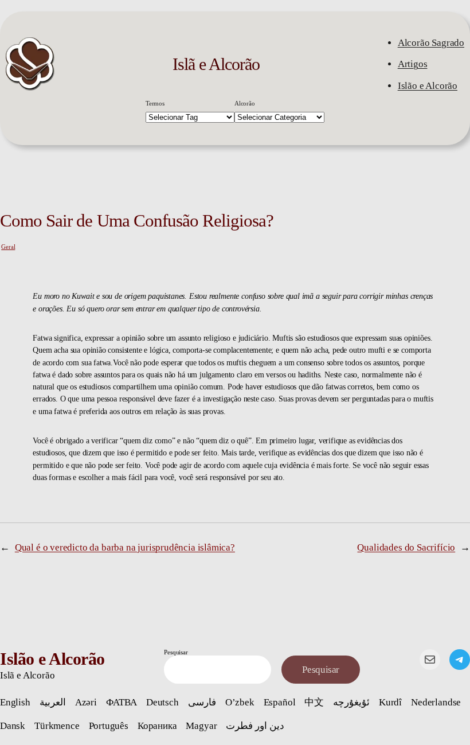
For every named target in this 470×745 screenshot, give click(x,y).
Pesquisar (175, 652)
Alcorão (244, 103)
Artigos (413, 63)
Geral (8, 246)
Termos (155, 103)
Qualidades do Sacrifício (406, 547)
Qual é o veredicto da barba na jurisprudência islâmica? (125, 547)
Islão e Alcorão (427, 85)
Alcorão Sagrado (431, 42)
